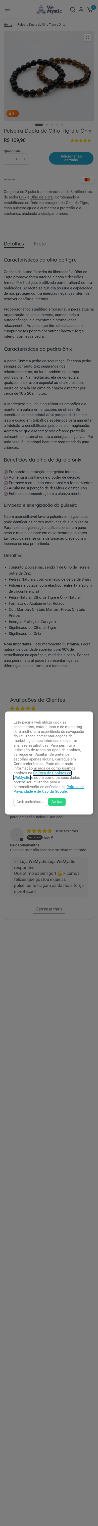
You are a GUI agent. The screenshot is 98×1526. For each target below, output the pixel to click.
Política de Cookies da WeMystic (42, 775)
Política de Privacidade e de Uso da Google (49, 789)
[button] (30, 802)
